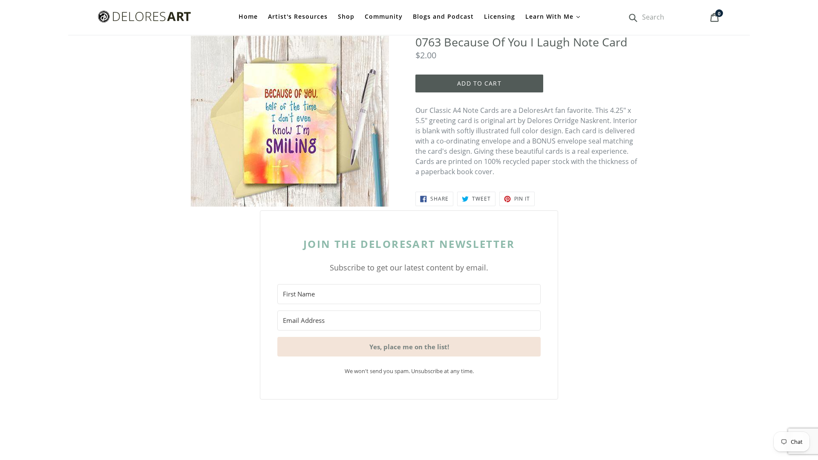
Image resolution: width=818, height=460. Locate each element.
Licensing (499, 16)
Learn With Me (550, 16)
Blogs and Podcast (443, 16)
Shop (346, 16)
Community (384, 16)
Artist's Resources (298, 16)
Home (248, 16)
